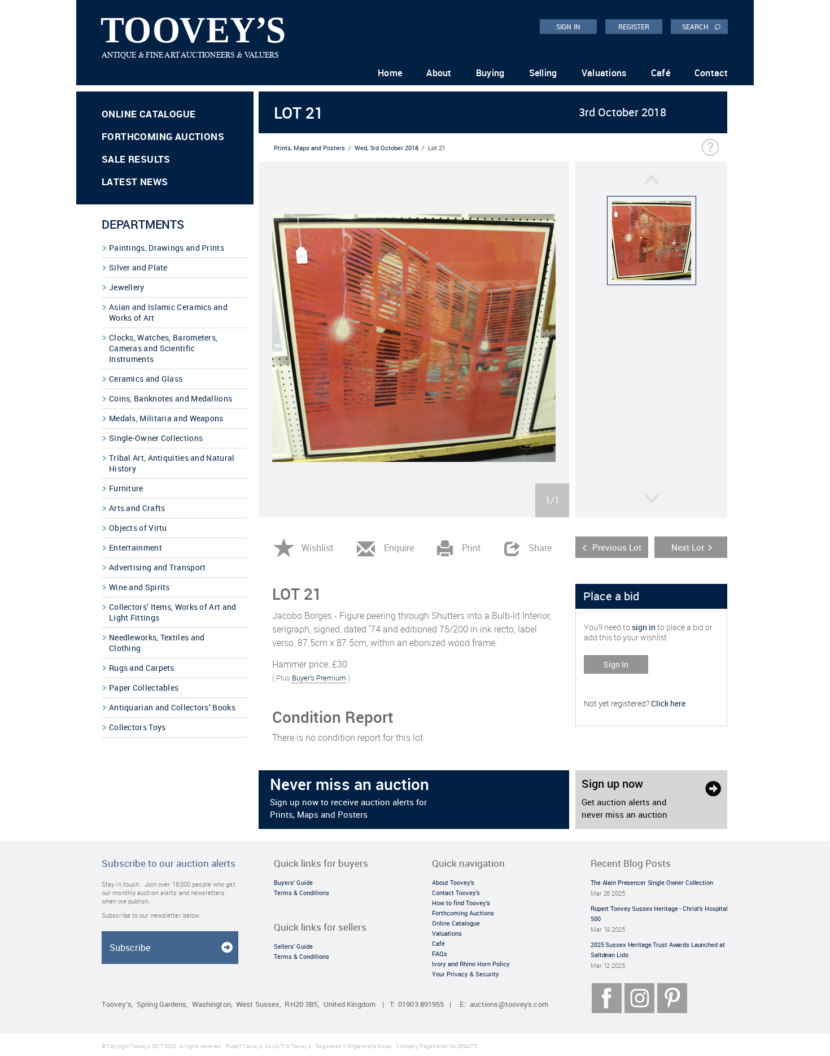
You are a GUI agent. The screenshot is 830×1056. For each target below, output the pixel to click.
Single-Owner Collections (156, 438)
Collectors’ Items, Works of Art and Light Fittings (173, 612)
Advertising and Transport (157, 567)
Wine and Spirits (139, 587)
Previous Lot (616, 547)
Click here (668, 703)
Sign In (616, 664)
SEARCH (701, 26)
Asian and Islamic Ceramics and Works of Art (168, 312)
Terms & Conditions (301, 892)
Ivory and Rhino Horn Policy (471, 963)
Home (390, 73)
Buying (490, 73)
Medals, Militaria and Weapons (166, 418)
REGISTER (634, 26)
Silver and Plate (138, 267)
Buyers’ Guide (293, 882)
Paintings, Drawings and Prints (166, 247)
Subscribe (130, 947)
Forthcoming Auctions (163, 136)
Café (660, 73)
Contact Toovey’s (456, 892)
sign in (644, 627)
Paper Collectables (143, 687)
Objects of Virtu (138, 527)
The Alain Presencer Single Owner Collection (652, 882)
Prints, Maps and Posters (309, 147)
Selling (543, 73)
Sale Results (136, 158)
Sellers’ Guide (293, 946)
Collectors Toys (137, 727)
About (439, 73)
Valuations (604, 73)
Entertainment (135, 547)
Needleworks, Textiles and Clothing (157, 642)
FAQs (439, 953)
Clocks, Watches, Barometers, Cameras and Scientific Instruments (163, 348)
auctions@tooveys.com (509, 1004)
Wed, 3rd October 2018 (386, 147)
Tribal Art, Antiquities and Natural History (172, 463)
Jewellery (127, 287)
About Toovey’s (453, 882)
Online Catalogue (148, 113)
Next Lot (687, 547)
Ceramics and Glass (145, 378)
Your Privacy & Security (465, 974)
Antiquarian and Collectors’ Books (172, 707)
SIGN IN (568, 26)
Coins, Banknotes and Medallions (170, 398)
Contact (711, 73)
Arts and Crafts (137, 508)
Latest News (135, 181)
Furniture (126, 488)
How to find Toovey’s (461, 902)
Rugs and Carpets (141, 667)
